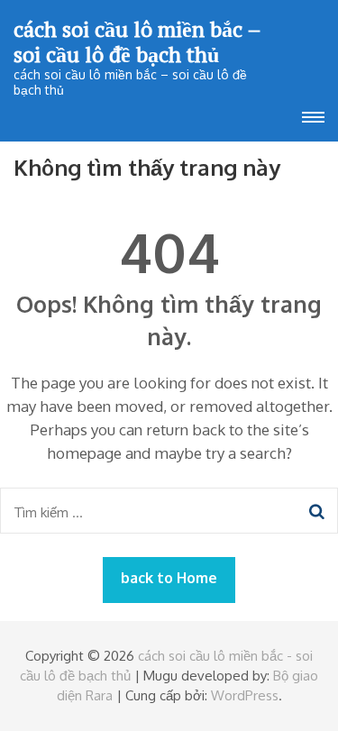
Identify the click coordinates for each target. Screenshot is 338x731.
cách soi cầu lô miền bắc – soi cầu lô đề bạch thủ (137, 41)
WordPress (245, 695)
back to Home (169, 578)
